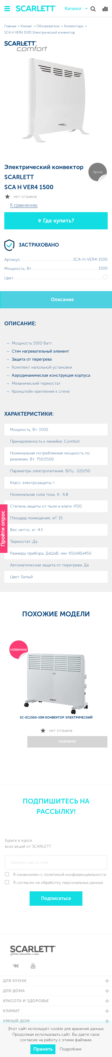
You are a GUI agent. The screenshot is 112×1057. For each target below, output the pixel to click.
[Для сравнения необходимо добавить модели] (105, 8)
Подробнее (71, 1049)
